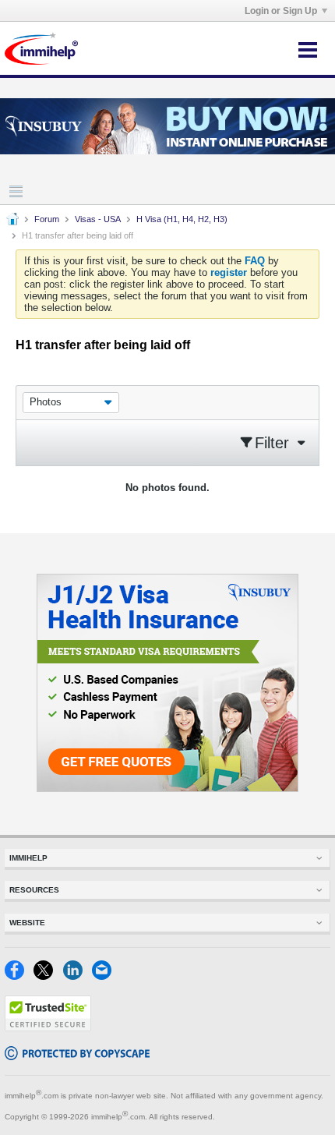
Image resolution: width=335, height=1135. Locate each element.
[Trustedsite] (48, 1028)
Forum (46, 219)
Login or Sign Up (281, 10)
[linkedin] (77, 976)
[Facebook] (19, 976)
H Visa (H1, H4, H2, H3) (181, 219)
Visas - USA (98, 219)
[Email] (105, 976)
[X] (48, 976)
